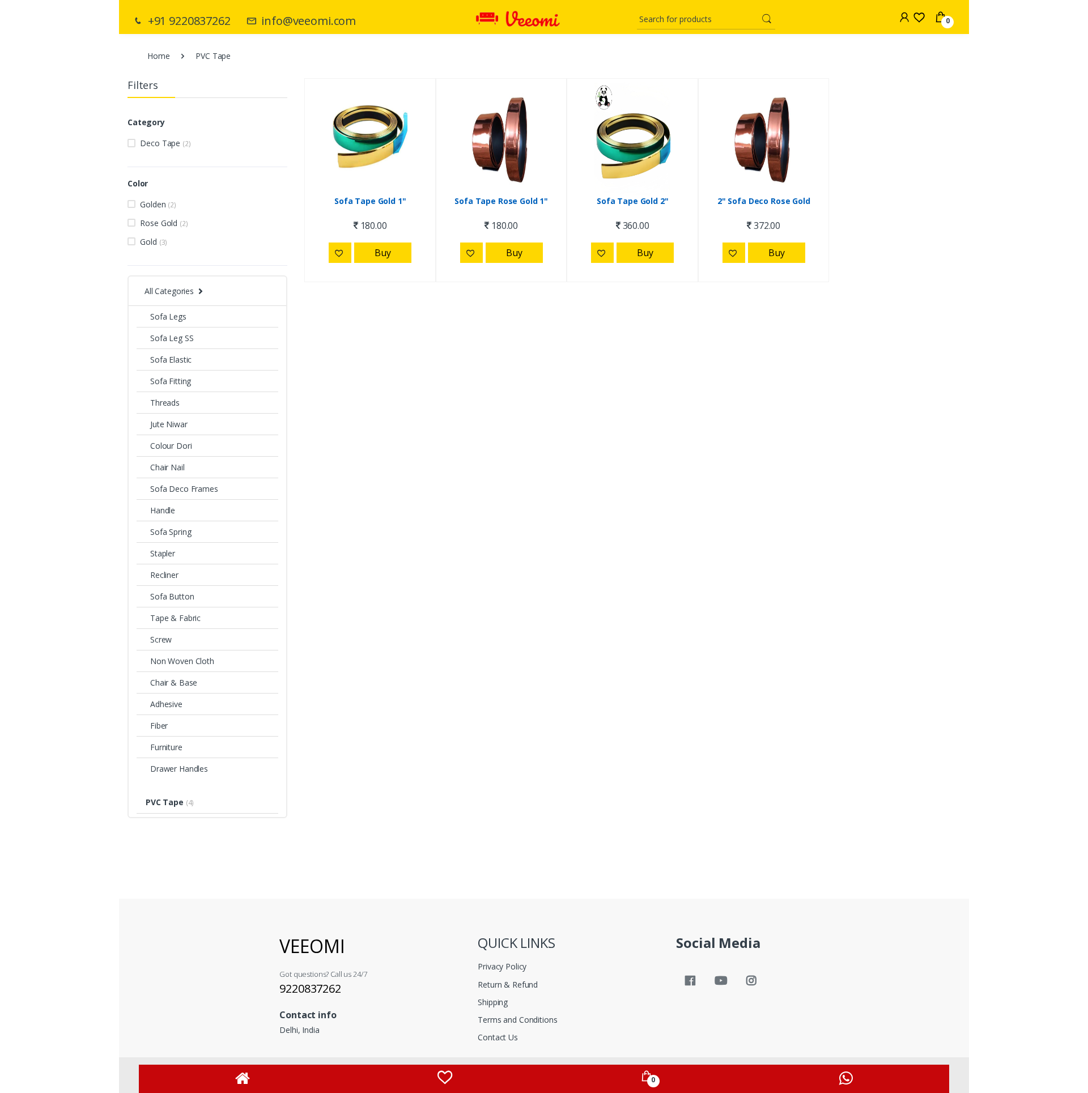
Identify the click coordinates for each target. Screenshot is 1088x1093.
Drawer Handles (179, 768)
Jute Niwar (169, 424)
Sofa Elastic (171, 359)
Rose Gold (164, 223)
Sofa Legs (168, 316)
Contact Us (498, 1037)
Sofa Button (172, 596)
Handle (162, 510)
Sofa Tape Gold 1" (370, 201)
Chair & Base (173, 682)
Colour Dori (171, 445)
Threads (165, 402)
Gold (153, 241)
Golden (158, 204)
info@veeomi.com (307, 20)
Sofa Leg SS (171, 338)
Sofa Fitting (170, 381)
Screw (161, 639)
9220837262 (310, 988)
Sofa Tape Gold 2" (633, 201)
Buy (383, 252)
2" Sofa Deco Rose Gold (763, 201)
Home (158, 55)
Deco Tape (165, 143)
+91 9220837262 (188, 20)
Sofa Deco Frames (184, 488)
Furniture (166, 747)
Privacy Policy (502, 966)
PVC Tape (170, 802)
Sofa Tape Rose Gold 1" (501, 201)
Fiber (159, 725)
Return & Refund (508, 984)
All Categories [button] (169, 291)
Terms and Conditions (517, 1019)
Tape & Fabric (175, 618)
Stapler (162, 553)
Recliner (164, 574)
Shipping (493, 1002)
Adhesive (166, 704)
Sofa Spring (170, 531)
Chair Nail (167, 467)
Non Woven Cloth (182, 661)
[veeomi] (517, 14)
